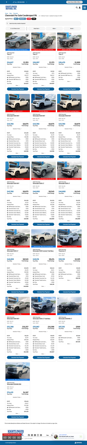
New (47, 435)
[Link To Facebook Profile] (29, 435)
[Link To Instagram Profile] (41, 435)
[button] (53, 433)
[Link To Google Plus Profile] (35, 435)
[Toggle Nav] (84, 7)
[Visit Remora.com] (78, 443)
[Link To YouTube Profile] (38, 435)
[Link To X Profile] (32, 435)
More (17, 85)
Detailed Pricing (16, 67)
